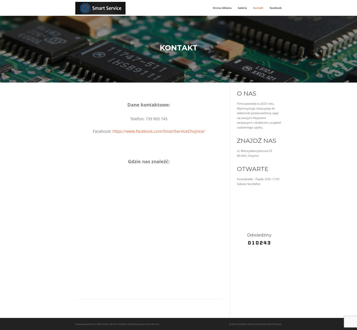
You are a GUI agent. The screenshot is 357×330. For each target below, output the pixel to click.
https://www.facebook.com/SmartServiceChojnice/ (158, 131)
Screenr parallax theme (241, 324)
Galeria (242, 8)
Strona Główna (222, 8)
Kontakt (258, 8)
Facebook (276, 8)
